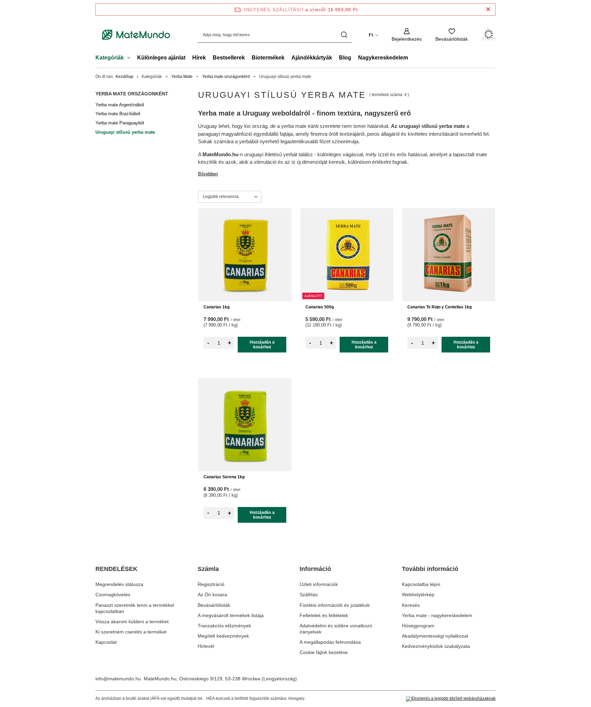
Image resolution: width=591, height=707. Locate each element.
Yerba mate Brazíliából (117, 113)
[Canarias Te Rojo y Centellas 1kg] (448, 254)
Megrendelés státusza (119, 584)
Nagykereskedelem (383, 58)
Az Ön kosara (212, 594)
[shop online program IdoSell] (451, 699)
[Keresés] (344, 34)
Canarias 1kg (216, 307)
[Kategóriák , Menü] (130, 58)
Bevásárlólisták (214, 605)
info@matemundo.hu (118, 678)
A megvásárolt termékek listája (231, 615)
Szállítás (309, 594)
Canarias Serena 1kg (224, 477)
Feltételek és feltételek (324, 615)
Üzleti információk (319, 584)
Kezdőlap (124, 76)
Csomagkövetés (112, 594)
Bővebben (208, 173)
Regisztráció (211, 584)
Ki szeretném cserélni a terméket (131, 632)
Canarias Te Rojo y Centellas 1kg (439, 307)
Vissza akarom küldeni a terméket (132, 621)
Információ (315, 568)
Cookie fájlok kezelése (324, 652)
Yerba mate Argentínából (119, 104)
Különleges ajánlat (161, 58)
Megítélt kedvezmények (223, 636)
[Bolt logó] (136, 35)
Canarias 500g (319, 307)
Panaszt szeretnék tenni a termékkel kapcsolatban (134, 608)
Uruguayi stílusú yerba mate (125, 132)
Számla (208, 568)
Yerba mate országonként (226, 76)
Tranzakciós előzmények (224, 625)
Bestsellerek (229, 58)
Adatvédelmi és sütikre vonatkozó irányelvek (336, 629)
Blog (345, 58)
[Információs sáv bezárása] (488, 9)
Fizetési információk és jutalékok (335, 605)
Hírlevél (206, 646)
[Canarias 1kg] (244, 254)
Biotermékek (268, 58)
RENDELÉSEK (116, 568)
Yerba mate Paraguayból (119, 122)
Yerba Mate (182, 76)
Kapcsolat (106, 642)
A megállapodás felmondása (330, 642)
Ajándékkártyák (311, 58)
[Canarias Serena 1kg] (244, 424)
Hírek (199, 58)
